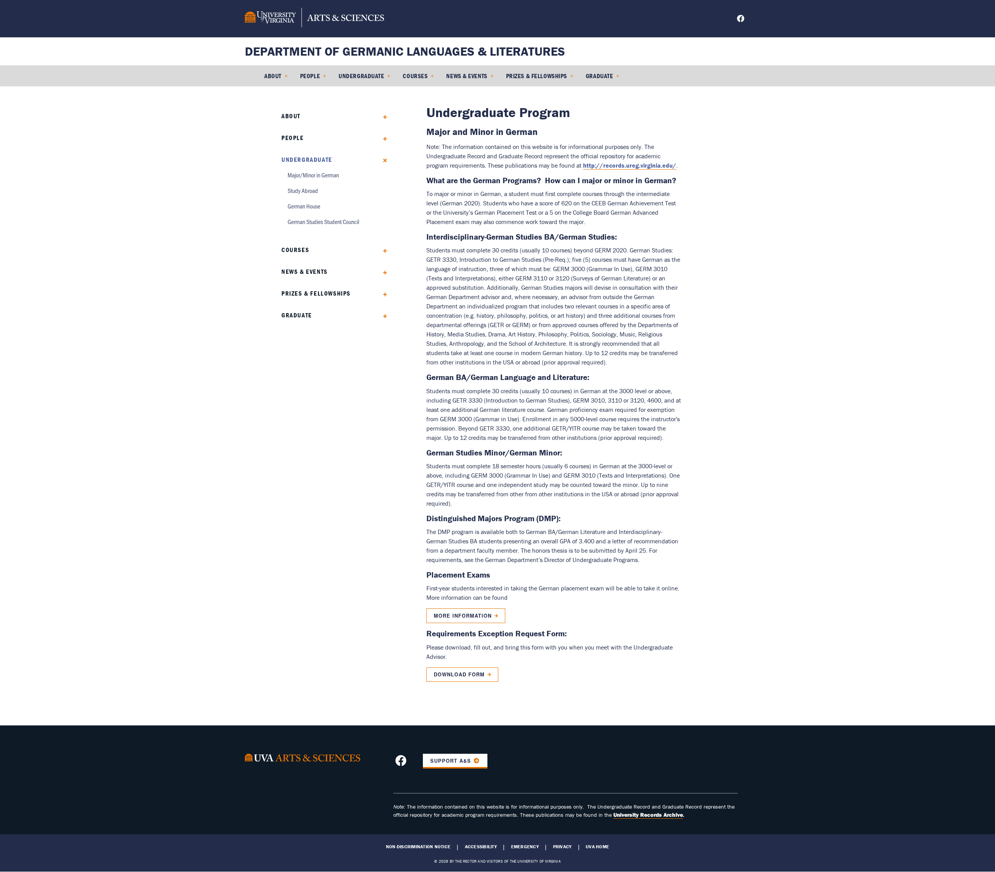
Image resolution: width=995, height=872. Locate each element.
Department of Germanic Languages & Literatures (405, 51)
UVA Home (597, 846)
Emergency (525, 846)
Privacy (562, 846)
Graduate (599, 76)
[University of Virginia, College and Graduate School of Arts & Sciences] (314, 19)
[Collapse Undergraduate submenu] (382, 159)
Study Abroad (303, 190)
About (272, 76)
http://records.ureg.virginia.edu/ (629, 165)
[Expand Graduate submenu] (382, 315)
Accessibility (481, 846)
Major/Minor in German (313, 175)
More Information (463, 615)
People (310, 76)
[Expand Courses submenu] (382, 249)
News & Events (466, 76)
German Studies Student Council (323, 221)
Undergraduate (361, 76)
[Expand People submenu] (382, 137)
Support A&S (450, 760)
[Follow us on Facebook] (741, 19)
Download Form (459, 674)
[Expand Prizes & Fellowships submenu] (382, 293)
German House (304, 206)
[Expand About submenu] (382, 116)
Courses (415, 76)
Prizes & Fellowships (536, 76)
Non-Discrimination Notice (418, 846)
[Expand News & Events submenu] (382, 271)
